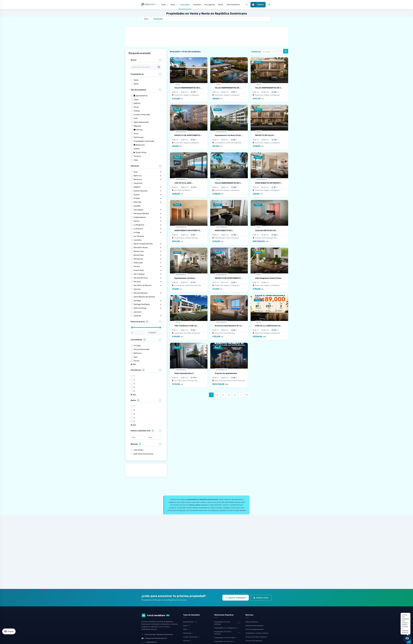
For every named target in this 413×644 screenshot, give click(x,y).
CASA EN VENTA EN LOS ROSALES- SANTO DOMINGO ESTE (267, 231)
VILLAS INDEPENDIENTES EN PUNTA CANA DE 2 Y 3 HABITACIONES (227, 88)
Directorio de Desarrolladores (256, 637)
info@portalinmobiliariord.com (156, 638)
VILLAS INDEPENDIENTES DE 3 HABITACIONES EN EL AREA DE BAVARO (228, 183)
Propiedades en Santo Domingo (227, 623)
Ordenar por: (256, 52)
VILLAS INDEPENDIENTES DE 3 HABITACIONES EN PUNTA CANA (188, 88)
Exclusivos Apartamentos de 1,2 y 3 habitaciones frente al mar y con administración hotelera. (229, 326)
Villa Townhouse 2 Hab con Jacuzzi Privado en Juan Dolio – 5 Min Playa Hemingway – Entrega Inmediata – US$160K (188, 326)
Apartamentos (181, 132)
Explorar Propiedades (235, 598)
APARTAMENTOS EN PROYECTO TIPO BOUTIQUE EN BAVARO (268, 183)
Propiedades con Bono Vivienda (257, 633)
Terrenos (187, 641)
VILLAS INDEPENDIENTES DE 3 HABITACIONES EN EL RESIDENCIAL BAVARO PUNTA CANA (268, 88)
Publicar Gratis (260, 598)
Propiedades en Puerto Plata (225, 638)
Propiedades (185, 4)
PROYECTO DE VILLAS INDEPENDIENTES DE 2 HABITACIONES (264, 135)
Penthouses (188, 633)
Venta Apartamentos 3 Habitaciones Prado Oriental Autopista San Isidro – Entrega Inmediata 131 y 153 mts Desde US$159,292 (187, 373)
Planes (220, 4)
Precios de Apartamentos (255, 629)
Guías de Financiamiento (254, 626)
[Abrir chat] (407, 638)
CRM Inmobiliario (233, 4)
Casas (178, 84)
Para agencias (209, 4)
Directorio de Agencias (254, 641)
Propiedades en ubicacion (224, 641)
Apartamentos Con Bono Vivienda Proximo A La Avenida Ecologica (229, 135)
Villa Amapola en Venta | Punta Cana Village (268, 278)
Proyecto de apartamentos (226, 373)
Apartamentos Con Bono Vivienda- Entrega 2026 (184, 278)
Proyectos (197, 4)
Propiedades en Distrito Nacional (227, 633)
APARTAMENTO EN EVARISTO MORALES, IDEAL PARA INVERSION (187, 231)
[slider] (132, 327)
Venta (163, 4)
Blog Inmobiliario (252, 622)
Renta (173, 4)
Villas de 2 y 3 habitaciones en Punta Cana (267, 326)
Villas (258, 84)
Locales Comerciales (191, 637)
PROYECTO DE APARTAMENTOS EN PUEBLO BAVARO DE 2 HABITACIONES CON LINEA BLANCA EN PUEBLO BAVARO (187, 135)
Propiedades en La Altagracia (226, 628)
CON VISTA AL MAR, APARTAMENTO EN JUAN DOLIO (188, 183)
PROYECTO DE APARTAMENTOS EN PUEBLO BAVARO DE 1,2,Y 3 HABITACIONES (228, 278)
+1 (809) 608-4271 (151, 642)
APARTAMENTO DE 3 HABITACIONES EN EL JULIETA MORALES (227, 231)
